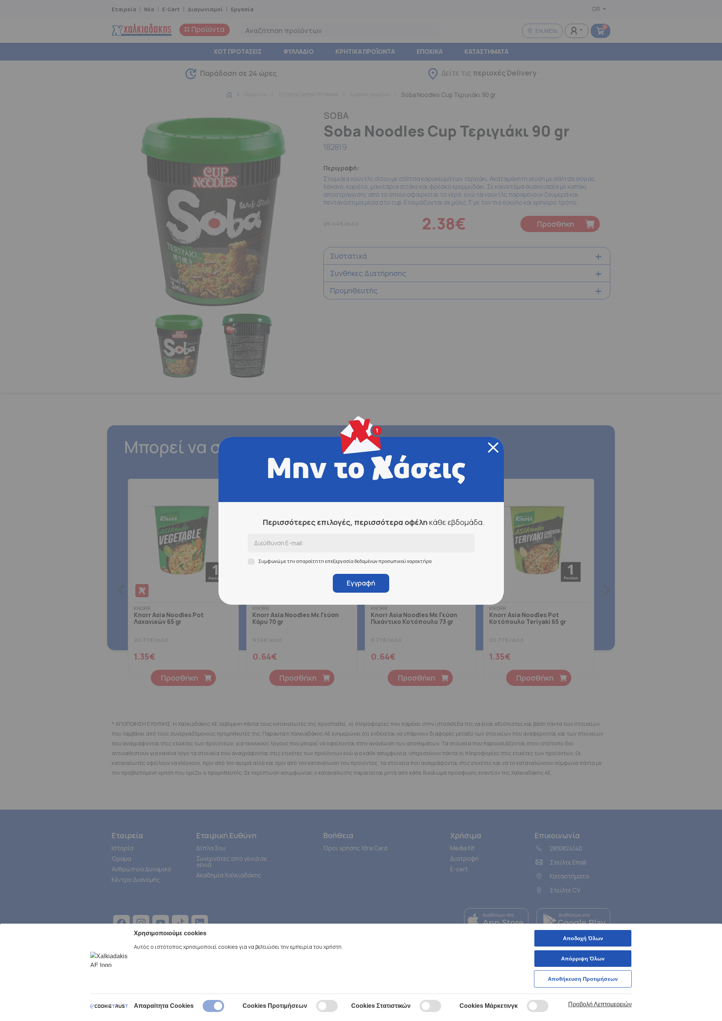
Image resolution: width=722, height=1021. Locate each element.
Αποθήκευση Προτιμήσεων (583, 979)
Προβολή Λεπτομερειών (600, 1004)
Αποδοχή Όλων (583, 938)
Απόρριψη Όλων (583, 959)
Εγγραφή (361, 582)
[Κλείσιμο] (493, 447)
